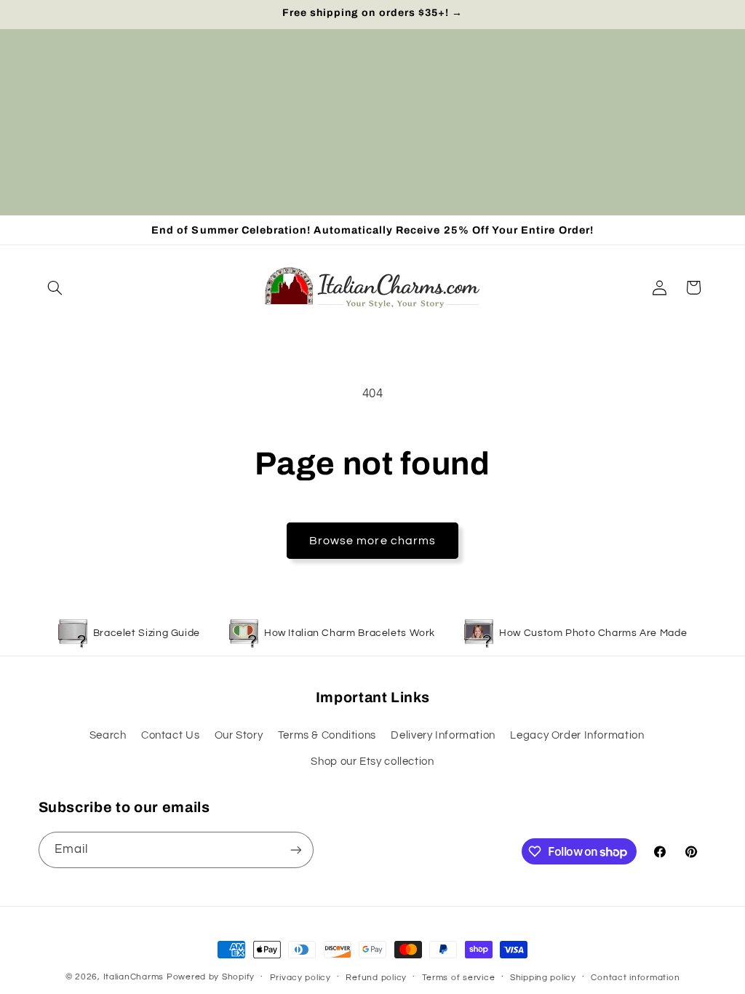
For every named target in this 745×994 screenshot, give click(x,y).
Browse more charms (372, 540)
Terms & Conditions (327, 735)
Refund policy (376, 978)
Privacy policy (300, 978)
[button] (55, 287)
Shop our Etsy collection (372, 761)
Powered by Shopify (211, 977)
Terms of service (458, 978)
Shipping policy (543, 978)
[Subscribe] (295, 849)
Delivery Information (443, 735)
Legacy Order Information (577, 735)
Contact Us (170, 735)
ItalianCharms (133, 977)
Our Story (239, 735)
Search (108, 735)
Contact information (635, 978)
